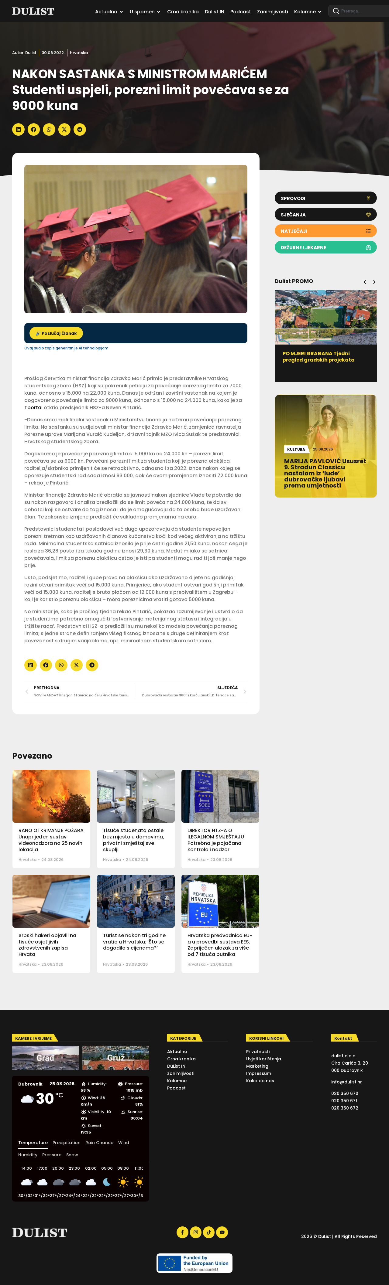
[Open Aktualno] (121, 11)
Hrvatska (79, 53)
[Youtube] (222, 1232)
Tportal (33, 407)
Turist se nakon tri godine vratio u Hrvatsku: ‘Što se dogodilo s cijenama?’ (134, 942)
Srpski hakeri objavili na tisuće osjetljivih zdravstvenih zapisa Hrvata (47, 945)
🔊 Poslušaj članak (56, 333)
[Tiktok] (209, 1232)
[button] (18, 129)
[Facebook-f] (182, 1232)
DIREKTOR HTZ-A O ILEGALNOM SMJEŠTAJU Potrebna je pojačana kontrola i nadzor (216, 840)
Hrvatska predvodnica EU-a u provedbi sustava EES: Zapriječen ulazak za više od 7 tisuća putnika (220, 945)
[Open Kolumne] (319, 11)
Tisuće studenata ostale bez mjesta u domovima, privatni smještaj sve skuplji (133, 840)
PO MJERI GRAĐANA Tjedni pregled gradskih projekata (319, 356)
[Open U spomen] (158, 11)
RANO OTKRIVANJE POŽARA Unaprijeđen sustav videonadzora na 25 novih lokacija (51, 840)
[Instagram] (195, 1232)
